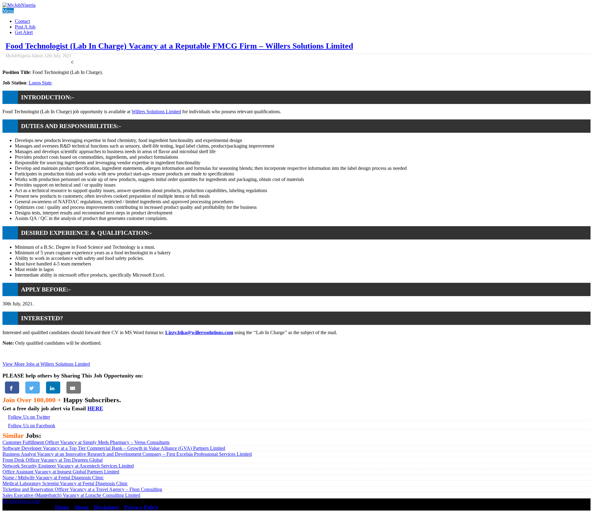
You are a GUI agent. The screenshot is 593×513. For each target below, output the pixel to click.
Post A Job (25, 26)
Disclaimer (106, 507)
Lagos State (40, 82)
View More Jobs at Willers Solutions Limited (46, 364)
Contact (22, 21)
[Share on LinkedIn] (53, 388)
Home (62, 507)
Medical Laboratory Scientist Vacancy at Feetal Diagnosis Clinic (65, 483)
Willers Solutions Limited (156, 111)
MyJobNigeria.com (21, 501)
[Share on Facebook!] (12, 388)
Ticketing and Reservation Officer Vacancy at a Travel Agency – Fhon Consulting (82, 489)
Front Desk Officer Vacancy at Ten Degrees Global (52, 460)
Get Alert (24, 32)
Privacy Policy (141, 507)
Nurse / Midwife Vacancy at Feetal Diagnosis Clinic (53, 477)
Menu (8, 10)
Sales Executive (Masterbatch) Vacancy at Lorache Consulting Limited (71, 495)
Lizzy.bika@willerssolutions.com (199, 332)
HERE (95, 408)
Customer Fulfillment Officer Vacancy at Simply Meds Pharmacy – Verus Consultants (86, 442)
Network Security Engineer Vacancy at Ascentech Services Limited (68, 465)
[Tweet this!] (32, 388)
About (81, 507)
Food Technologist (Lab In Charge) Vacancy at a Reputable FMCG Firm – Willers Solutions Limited (179, 45)
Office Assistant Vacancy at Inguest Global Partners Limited (60, 471)
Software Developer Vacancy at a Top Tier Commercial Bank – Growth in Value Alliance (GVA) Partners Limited (113, 448)
